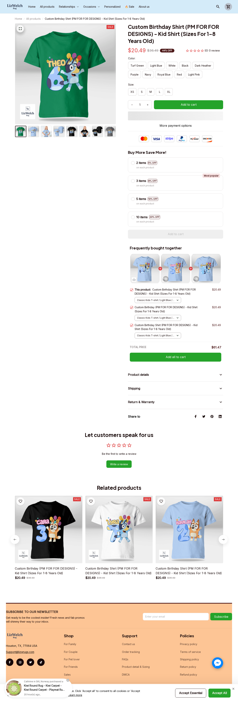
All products (33, 18)
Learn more (75, 695)
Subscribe (221, 616)
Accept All (219, 693)
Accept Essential (190, 693)
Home (18, 18)
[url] (20, 652)
